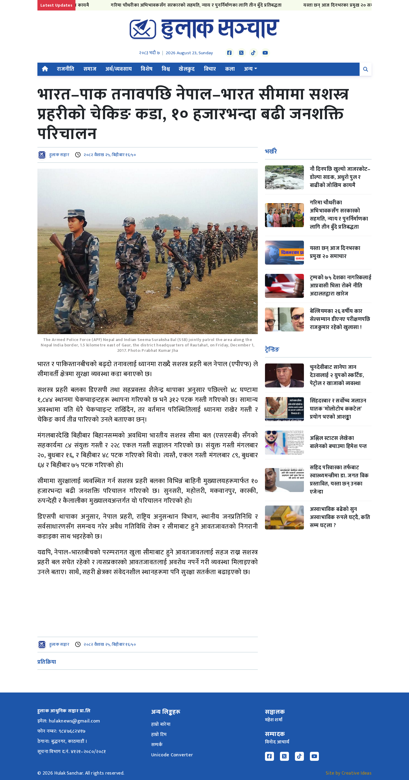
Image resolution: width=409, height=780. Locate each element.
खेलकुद (187, 69)
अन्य (248, 69)
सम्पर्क (157, 745)
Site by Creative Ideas (349, 773)
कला (230, 69)
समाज (90, 69)
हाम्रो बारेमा (160, 724)
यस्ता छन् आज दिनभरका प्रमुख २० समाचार (326, 5)
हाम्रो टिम (159, 735)
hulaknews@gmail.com (74, 721)
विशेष (146, 69)
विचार (210, 69)
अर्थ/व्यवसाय (118, 69)
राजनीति (65, 69)
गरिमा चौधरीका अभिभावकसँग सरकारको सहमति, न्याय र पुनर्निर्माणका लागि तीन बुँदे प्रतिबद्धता (180, 5)
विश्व (166, 69)
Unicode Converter (172, 755)
